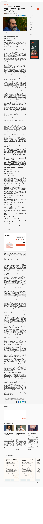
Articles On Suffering (8, 423)
